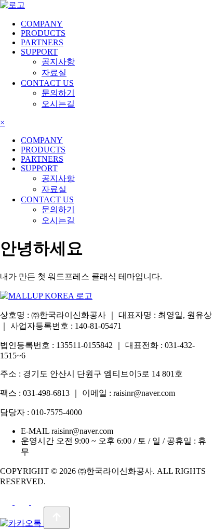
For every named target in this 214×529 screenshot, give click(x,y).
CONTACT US (47, 83)
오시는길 (58, 103)
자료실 (54, 72)
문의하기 (58, 92)
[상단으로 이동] (57, 518)
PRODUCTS (43, 33)
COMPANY (42, 23)
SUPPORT (39, 51)
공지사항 (58, 61)
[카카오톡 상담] (22, 523)
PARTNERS (42, 42)
